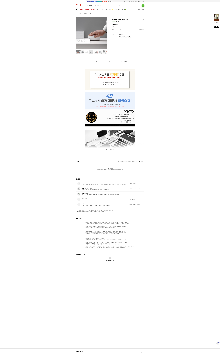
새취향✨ (82, 9)
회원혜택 (132, 1)
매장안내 (139, 1)
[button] (143, 20)
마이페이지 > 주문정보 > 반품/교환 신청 (92, 225)
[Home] (76, 13)
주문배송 (136, 1)
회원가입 (125, 1)
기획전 (215, 24)
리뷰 (96, 61)
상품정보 (82, 61)
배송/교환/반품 (124, 61)
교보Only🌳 (123, 9)
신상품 (102, 9)
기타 (90, 13)
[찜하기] (142, 351)
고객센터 (143, 1)
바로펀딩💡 (111, 9)
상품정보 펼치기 (109, 149)
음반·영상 (87, 9)
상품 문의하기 (141, 161)
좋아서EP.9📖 (117, 9)
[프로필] (143, 5)
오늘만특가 (93, 9)
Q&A (110, 61)
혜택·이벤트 (216, 22)
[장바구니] (139, 6)
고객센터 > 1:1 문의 (114, 225)
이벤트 (106, 9)
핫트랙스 (90, 5)
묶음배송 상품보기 (130, 37)
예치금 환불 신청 (216, 26)
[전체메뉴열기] (77, 9)
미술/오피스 (80, 13)
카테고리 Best (137, 61)
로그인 (129, 1)
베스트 (98, 9)
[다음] (107, 33)
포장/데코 (85, 13)
